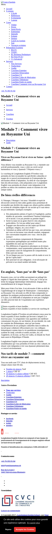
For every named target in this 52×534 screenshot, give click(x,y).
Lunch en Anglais (18, 41)
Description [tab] (10, 140)
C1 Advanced (16, 59)
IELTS (14, 50)
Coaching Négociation (20, 73)
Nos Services (16, 64)
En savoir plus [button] (33, 523)
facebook (9, 419)
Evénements (16, 18)
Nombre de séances (14, 369)
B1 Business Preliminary (21, 54)
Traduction (10, 392)
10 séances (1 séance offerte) (17, 374)
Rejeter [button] (8, 529)
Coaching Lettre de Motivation (23, 77)
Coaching (10, 114)
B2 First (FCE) (17, 57)
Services (9, 61)
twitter (8, 423)
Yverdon (9, 119)
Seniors (14, 38)
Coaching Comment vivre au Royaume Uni (28, 84)
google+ (9, 425)
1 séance (9, 371)
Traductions (15, 66)
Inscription (5, 380)
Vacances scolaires (18, 45)
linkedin (9, 421)
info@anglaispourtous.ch (11, 465)
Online (14, 25)
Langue (14, 20)
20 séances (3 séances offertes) (18, 376)
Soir (12, 43)
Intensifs (14, 34)
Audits (13, 68)
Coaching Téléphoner (19, 80)
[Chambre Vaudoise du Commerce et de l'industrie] (18, 506)
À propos (10, 11)
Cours (8, 22)
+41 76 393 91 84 (8, 91)
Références (15, 15)
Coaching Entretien (19, 70)
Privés (13, 27)
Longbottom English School (28, 515)
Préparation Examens (14, 48)
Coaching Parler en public (21, 82)
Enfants (14, 36)
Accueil (9, 9)
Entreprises (15, 32)
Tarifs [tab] (8, 143)
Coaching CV (16, 75)
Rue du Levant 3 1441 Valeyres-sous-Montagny (13, 471)
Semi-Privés (16, 29)
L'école (14, 13)
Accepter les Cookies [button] (25, 529)
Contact (9, 86)
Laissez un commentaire (10, 511)
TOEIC (14, 52)
